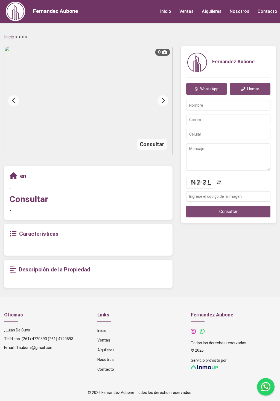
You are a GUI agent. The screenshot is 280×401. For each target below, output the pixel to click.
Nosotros (239, 11)
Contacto (267, 11)
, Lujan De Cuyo (17, 330)
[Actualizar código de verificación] (219, 182)
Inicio (165, 11)
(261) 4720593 (34, 339)
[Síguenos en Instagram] (193, 331)
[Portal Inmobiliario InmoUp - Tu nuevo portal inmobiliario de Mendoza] (233, 367)
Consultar (228, 211)
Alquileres (211, 11)
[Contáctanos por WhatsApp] (202, 331)
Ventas (186, 11)
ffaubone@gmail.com (34, 347)
